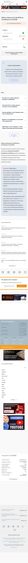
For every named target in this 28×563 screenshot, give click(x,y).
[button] (23, 33)
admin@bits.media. (15, 542)
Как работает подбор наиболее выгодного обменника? (10, 98)
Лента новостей (5, 222)
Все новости (12, 265)
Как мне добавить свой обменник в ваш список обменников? (12, 113)
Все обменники (14, 79)
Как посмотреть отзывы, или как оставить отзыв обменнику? (11, 106)
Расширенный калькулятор (7, 347)
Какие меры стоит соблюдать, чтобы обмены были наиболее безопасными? (12, 127)
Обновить (13, 399)
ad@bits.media (24, 520)
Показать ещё (14, 135)
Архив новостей (14, 547)
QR (22, 545)
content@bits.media (23, 515)
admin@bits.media (23, 510)
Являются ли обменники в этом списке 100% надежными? (12, 120)
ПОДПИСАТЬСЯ (21, 286)
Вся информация (13, 479)
